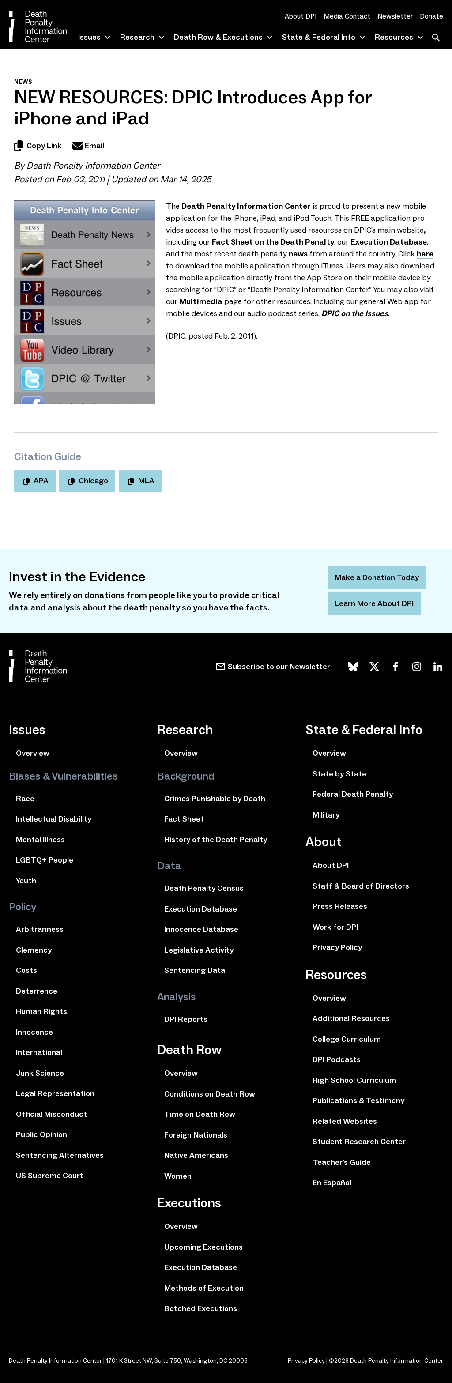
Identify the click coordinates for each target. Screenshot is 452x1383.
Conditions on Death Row (209, 1094)
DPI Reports (185, 1019)
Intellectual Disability (53, 819)
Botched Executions (200, 1308)
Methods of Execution (204, 1288)
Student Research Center (359, 1141)
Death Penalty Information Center (93, 165)
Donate (431, 16)
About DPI (300, 16)
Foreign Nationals (195, 1135)
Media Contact (347, 16)
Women (178, 1176)
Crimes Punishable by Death (214, 798)
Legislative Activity (199, 950)
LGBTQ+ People (44, 860)
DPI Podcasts (337, 1059)
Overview (32, 753)
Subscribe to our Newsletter (279, 666)
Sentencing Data (194, 970)
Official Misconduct (51, 1114)
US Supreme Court (49, 1175)
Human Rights (41, 1011)
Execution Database (200, 909)
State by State (339, 774)
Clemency (34, 950)
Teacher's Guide (342, 1162)
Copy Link (44, 146)
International (39, 1052)
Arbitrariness (40, 929)
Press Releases (340, 906)
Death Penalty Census (204, 888)
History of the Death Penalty (215, 839)
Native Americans (196, 1155)
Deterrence (36, 991)
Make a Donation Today (377, 577)
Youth (26, 881)
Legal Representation (55, 1093)
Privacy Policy (337, 947)
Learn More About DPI (374, 603)
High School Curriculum (354, 1080)
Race (25, 798)
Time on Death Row (199, 1114)
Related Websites (345, 1121)
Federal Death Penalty (353, 794)
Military (326, 815)
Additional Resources (351, 1018)
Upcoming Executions (203, 1247)
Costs (26, 970)
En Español (332, 1182)
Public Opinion (41, 1134)
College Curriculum (347, 1039)
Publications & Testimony (358, 1100)
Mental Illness (40, 839)
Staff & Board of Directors (361, 886)
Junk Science (40, 1073)
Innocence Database (201, 929)
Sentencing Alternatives (60, 1155)
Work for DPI (335, 927)
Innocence (34, 1032)
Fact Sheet (184, 819)
